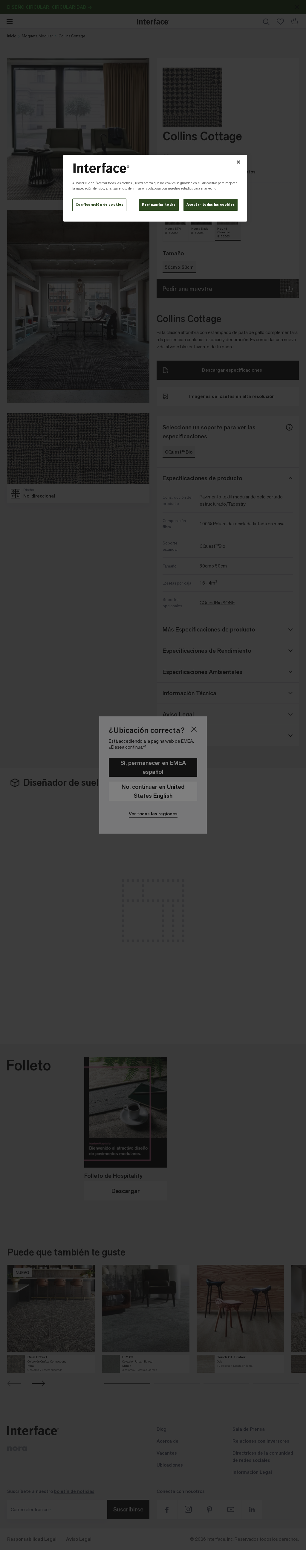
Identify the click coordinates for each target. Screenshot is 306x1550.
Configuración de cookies (99, 204)
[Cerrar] (238, 162)
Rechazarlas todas (159, 204)
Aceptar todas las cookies (210, 204)
